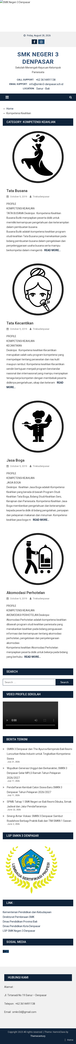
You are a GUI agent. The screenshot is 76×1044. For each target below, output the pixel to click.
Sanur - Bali (43, 88)
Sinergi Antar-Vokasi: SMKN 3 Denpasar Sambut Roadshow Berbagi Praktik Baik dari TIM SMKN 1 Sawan (39, 818)
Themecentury (37, 1036)
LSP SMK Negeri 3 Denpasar (19, 930)
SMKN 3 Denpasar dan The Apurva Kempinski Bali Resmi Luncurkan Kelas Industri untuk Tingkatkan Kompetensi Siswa (39, 754)
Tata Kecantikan (19, 323)
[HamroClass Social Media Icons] (3, 951)
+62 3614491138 (46, 79)
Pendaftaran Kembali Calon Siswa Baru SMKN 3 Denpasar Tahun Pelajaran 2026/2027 (34, 790)
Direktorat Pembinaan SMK (18, 916)
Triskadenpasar (41, 196)
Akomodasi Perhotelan (25, 592)
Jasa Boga (15, 460)
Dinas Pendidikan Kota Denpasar (21, 926)
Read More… (52, 250)
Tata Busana (16, 191)
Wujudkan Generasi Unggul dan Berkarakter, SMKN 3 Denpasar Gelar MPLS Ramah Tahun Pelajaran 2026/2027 (37, 773)
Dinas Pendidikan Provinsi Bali (20, 921)
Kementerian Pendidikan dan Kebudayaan (27, 912)
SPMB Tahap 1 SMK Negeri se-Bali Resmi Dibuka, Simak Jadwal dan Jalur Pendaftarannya (39, 804)
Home (70, 1040)
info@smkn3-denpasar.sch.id (46, 84)
